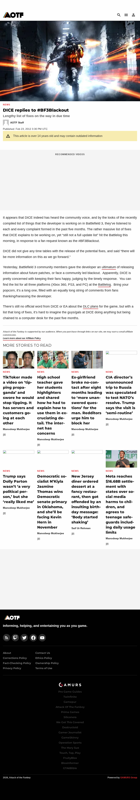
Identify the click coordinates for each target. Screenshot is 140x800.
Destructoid (70, 727)
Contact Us (42, 653)
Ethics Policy (43, 658)
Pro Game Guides (70, 691)
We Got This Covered (70, 722)
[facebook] (33, 637)
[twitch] (15, 637)
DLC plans (90, 306)
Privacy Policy (12, 668)
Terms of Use (43, 668)
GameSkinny (70, 737)
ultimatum (109, 267)
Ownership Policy (47, 663)
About (7, 653)
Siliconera (70, 717)
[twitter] (24, 637)
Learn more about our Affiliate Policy (22, 338)
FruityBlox (70, 758)
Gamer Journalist (70, 732)
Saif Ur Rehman (81, 528)
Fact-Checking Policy (17, 663)
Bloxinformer (70, 763)
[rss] (6, 637)
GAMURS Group (128, 777)
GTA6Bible (70, 768)
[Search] (118, 15)
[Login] (133, 15)
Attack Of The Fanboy (70, 707)
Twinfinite (70, 696)
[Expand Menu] (126, 15)
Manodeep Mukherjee (16, 429)
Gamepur (70, 702)
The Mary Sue (70, 747)
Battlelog (104, 284)
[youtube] (42, 637)
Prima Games (70, 712)
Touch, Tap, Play (70, 752)
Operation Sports (70, 742)
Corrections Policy (15, 658)
